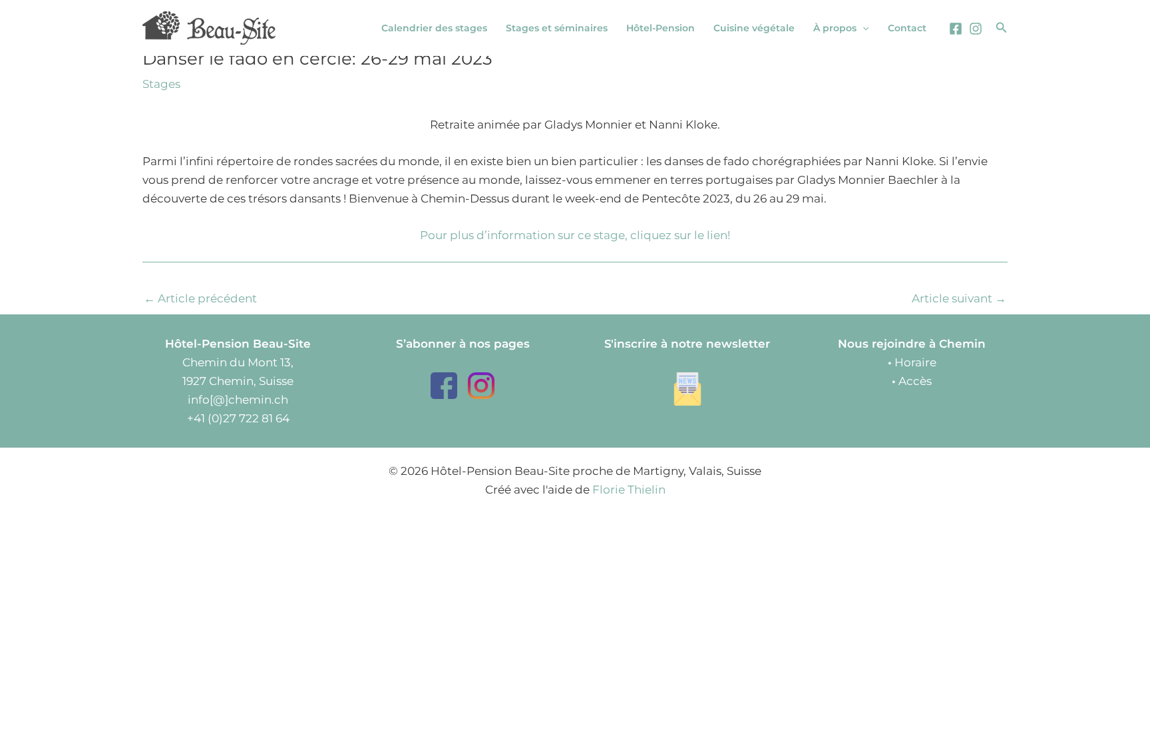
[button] (862, 28)
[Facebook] (955, 28)
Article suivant (959, 298)
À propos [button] (835, 28)
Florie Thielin (629, 489)
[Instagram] (975, 28)
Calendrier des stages (434, 28)
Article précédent (200, 298)
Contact (907, 28)
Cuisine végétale (754, 28)
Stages (161, 84)
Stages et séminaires (557, 28)
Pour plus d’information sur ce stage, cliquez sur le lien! (575, 235)
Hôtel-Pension (660, 28)
